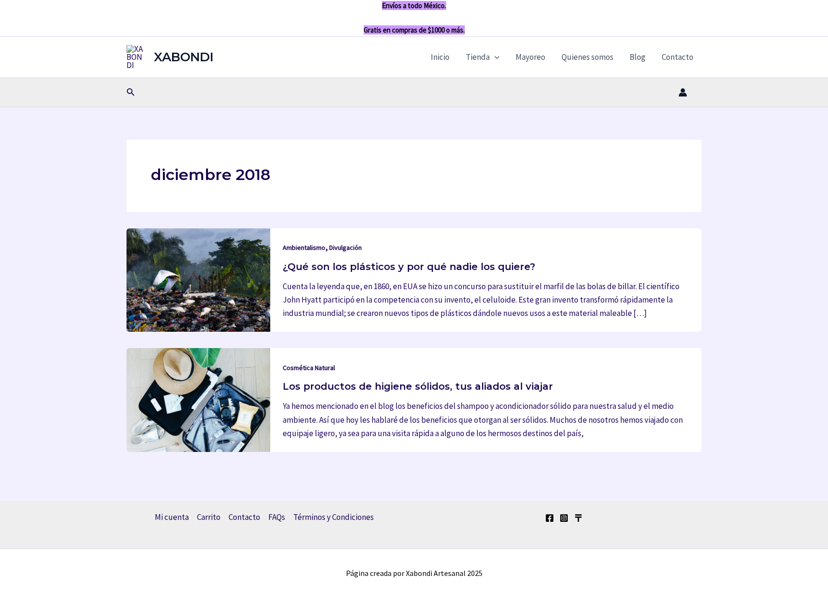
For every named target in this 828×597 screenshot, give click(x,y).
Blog (637, 57)
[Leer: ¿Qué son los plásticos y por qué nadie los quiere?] (198, 279)
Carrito (208, 517)
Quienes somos (587, 57)
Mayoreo (530, 57)
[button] (494, 57)
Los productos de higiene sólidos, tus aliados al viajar (418, 386)
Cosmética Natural (309, 367)
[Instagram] (564, 518)
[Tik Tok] (578, 518)
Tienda (478, 57)
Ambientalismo (304, 247)
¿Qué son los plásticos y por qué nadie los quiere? (409, 266)
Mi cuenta (172, 517)
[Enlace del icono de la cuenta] (682, 92)
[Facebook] (549, 518)
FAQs (276, 517)
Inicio (440, 57)
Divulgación (345, 247)
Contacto (677, 57)
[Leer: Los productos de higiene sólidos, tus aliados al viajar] (198, 399)
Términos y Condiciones (333, 517)
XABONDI (184, 57)
